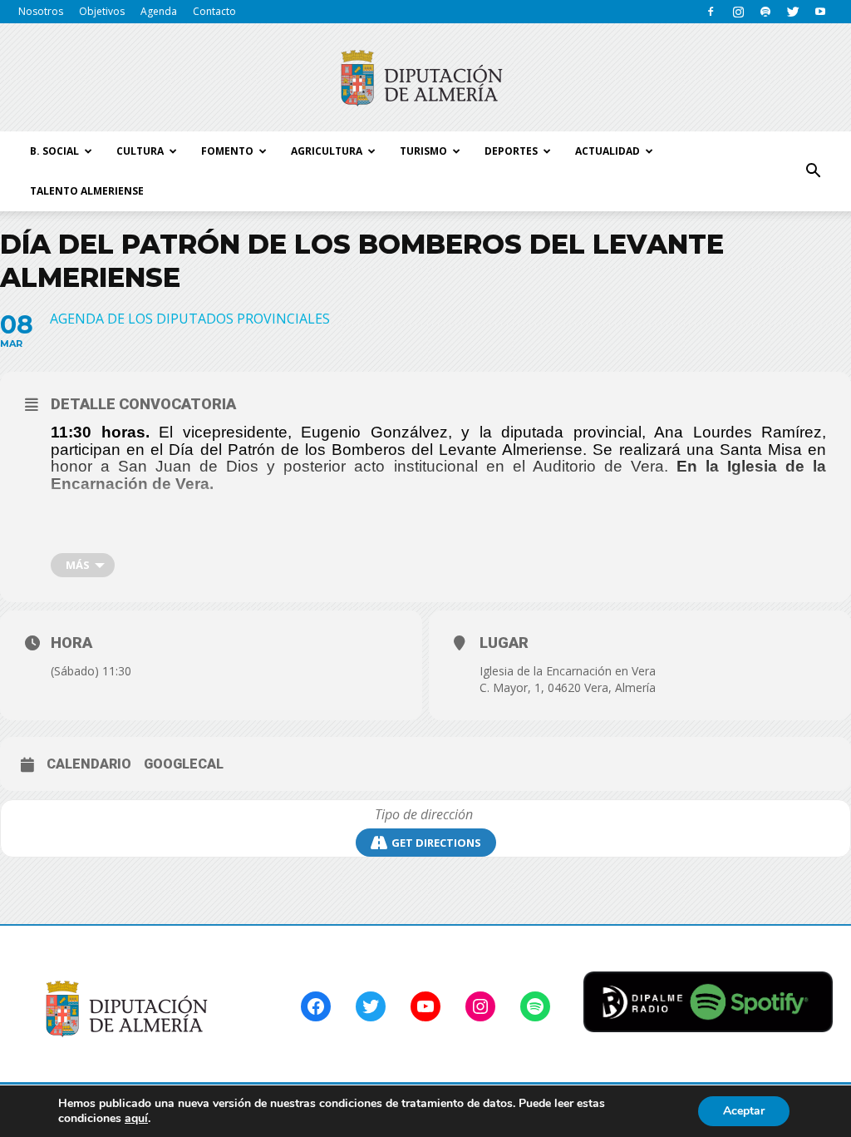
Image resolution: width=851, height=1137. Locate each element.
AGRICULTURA (326, 151)
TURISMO (423, 151)
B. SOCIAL (54, 151)
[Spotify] (765, 11)
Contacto (214, 11)
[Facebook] (710, 11)
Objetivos (102, 11)
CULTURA (140, 151)
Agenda (158, 11)
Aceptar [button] (744, 1111)
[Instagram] (738, 11)
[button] (813, 171)
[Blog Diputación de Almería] (425, 78)
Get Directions (436, 842)
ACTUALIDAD (607, 151)
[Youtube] (820, 11)
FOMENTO (227, 151)
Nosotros (40, 11)
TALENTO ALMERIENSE (87, 191)
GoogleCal (184, 764)
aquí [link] (136, 1118)
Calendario (89, 764)
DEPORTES (511, 151)
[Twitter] (792, 11)
